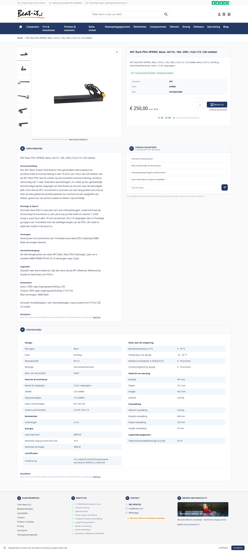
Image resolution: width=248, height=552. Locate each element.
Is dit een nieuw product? (142, 158)
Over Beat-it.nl (24, 504)
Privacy (20, 526)
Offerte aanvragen (218, 109)
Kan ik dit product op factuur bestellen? (148, 179)
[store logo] (30, 14)
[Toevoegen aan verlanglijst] (117, 52)
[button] (77, 92)
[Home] (20, 26)
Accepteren (238, 548)
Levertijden (22, 513)
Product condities (25, 521)
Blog (225, 26)
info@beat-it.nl (136, 508)
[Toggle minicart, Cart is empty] (229, 14)
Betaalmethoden (25, 508)
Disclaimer (22, 530)
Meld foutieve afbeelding (78, 139)
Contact (21, 517)
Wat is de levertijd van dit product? (146, 165)
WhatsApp (134, 512)
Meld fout (96, 317)
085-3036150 (135, 504)
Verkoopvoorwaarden (27, 534)
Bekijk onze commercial (187, 524)
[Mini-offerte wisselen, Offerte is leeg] (224, 14)
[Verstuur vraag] (224, 187)
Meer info (63, 548)
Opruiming (213, 26)
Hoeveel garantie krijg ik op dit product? (148, 172)
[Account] (219, 14)
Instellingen (223, 548)
